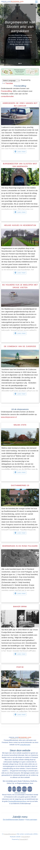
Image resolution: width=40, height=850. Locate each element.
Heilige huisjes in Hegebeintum (20, 225)
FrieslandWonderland (9, 834)
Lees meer (20, 48)
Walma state (20, 425)
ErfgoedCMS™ (25, 836)
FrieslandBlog (6, 91)
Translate (9, 83)
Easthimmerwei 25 (20, 485)
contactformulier (7, 96)
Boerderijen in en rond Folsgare (20, 546)
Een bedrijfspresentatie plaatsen (13, 819)
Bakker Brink (20, 606)
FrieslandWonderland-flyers (17, 801)
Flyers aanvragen (31, 819)
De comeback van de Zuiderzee (20, 346)
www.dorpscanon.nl (9, 417)
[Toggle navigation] (36, 2)
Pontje (20, 667)
